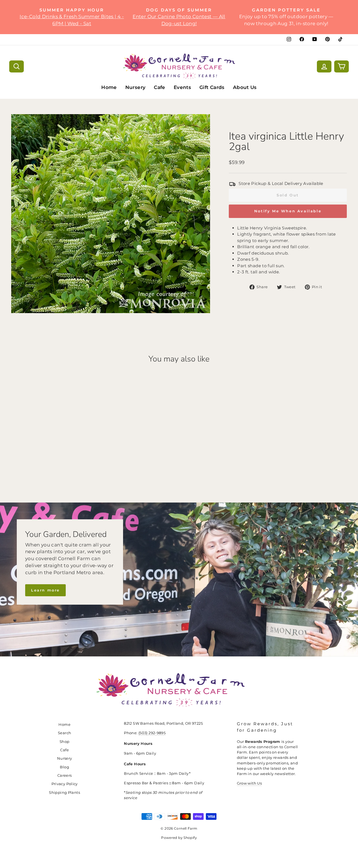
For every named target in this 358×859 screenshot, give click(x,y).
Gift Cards (212, 87)
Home (109, 87)
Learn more (45, 590)
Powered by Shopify (179, 837)
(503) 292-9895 (152, 733)
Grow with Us (249, 783)
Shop (65, 742)
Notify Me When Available (287, 211)
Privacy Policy (64, 784)
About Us (245, 87)
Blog (64, 767)
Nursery (135, 87)
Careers (64, 775)
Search (64, 733)
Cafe (159, 87)
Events (182, 87)
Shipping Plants (64, 792)
